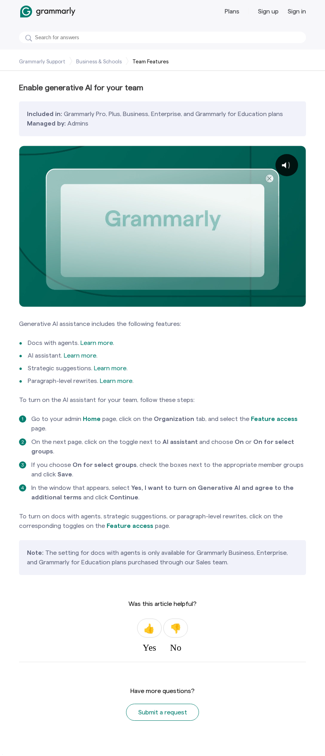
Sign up (268, 11)
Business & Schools (99, 61)
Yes (149, 628)
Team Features (150, 61)
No (175, 628)
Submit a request (162, 712)
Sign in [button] (297, 11)
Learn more (96, 342)
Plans (232, 11)
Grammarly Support (42, 61)
